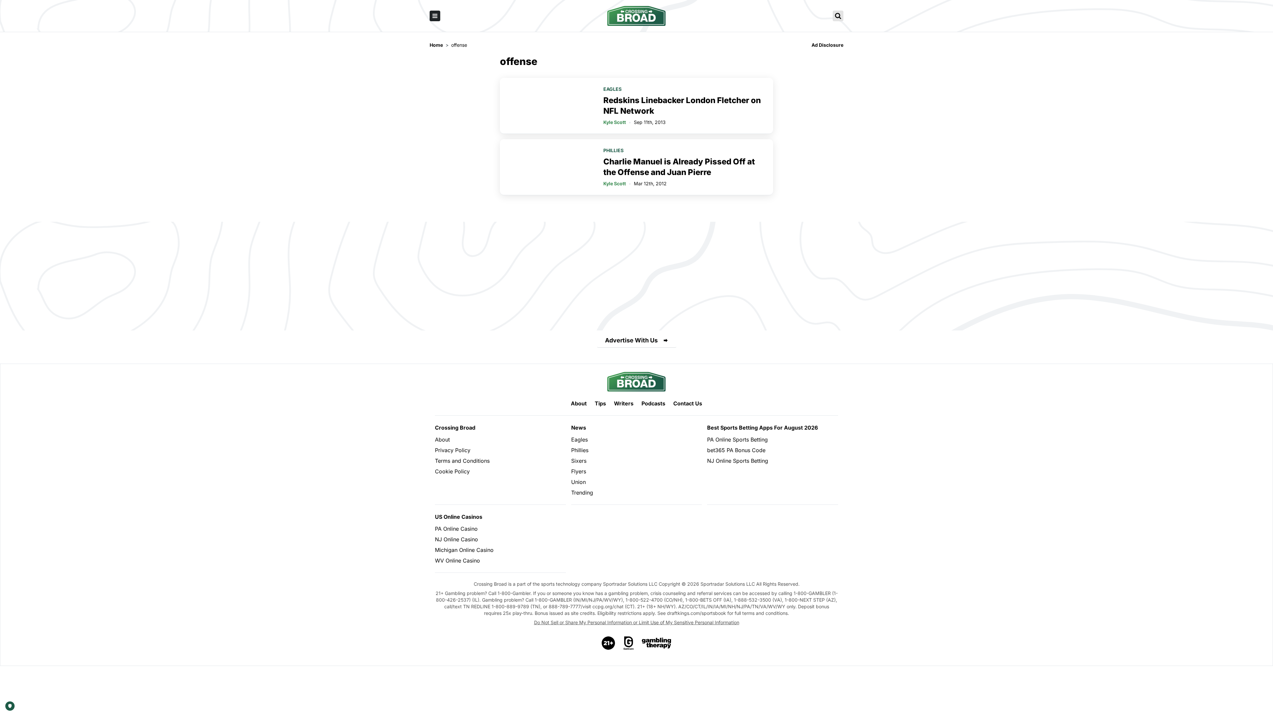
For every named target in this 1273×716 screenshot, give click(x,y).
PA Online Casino (456, 528)
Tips (600, 403)
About (579, 403)
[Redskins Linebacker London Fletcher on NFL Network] (547, 106)
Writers (624, 403)
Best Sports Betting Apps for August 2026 (762, 427)
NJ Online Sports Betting (737, 460)
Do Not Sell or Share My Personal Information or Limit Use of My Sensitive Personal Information (636, 622)
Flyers (578, 471)
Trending (582, 492)
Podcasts (653, 403)
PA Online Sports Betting (737, 439)
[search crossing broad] (838, 16)
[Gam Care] (629, 643)
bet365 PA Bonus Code (736, 450)
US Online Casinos (458, 516)
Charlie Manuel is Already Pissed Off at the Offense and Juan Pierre (679, 167)
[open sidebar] (435, 16)
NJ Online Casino (456, 539)
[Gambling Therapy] (656, 643)
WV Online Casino (457, 560)
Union (578, 482)
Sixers (578, 460)
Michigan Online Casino (464, 550)
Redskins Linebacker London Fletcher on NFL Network (682, 105)
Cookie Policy (452, 471)
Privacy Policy (452, 450)
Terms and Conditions (462, 460)
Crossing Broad (455, 427)
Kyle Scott (614, 122)
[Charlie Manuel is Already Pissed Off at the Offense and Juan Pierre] (547, 167)
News (578, 427)
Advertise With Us (631, 340)
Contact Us (687, 403)
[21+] (609, 643)
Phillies (613, 150)
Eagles (612, 89)
